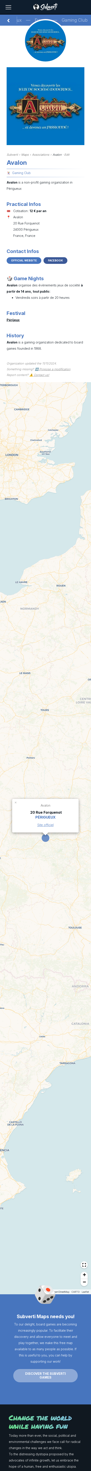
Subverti (12, 154)
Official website (24, 260)
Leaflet (85, 1291)
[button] (15, 802)
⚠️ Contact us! (39, 375)
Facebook (55, 260)
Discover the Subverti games (45, 1375)
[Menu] (8, 7)
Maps (25, 154)
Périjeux (13, 320)
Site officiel (45, 825)
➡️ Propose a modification (52, 369)
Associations (40, 154)
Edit (66, 154)
